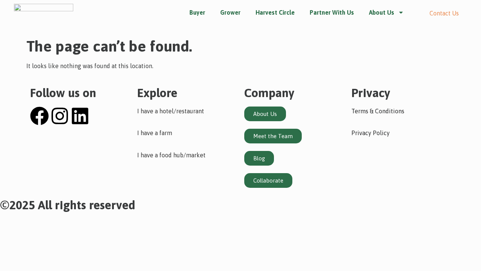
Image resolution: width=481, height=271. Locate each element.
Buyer (197, 12)
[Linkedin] (80, 116)
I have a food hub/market (171, 155)
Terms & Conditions (377, 111)
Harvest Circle (275, 12)
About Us (381, 12)
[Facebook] (39, 116)
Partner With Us (332, 12)
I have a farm (154, 132)
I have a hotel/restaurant (170, 111)
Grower (230, 12)
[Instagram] (59, 116)
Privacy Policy (370, 132)
